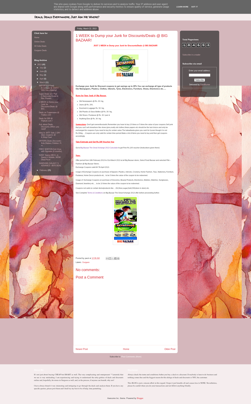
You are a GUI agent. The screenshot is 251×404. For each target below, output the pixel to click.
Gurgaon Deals (40, 50)
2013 (39, 64)
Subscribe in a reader (191, 55)
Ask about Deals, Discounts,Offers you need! (49, 126)
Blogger (140, 398)
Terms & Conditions (95, 193)
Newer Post (82, 349)
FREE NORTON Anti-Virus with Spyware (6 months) (50, 150)
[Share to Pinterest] (118, 258)
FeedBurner (205, 84)
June (42, 71)
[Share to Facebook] (115, 258)
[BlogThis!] (110, 258)
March (42, 82)
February (44, 170)
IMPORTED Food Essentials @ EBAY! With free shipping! (49, 87)
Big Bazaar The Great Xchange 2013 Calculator (99, 148)
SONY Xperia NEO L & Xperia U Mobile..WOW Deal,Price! (50, 157)
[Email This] (107, 258)
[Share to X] (112, 258)
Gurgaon (85, 262)
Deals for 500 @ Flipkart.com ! (46, 119)
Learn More (182, 7)
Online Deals (39, 42)
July (42, 68)
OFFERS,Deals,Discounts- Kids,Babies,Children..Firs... (50, 143)
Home (126, 349)
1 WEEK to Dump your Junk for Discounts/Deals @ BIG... (48, 105)
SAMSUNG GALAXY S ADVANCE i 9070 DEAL (50, 164)
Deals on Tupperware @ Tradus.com (49, 113)
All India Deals (40, 46)
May (42, 75)
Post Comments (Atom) (131, 357)
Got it (194, 7)
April (42, 79)
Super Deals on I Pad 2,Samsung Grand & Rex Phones (48, 96)
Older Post (169, 349)
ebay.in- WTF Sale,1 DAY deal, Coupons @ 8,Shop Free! (49, 135)
